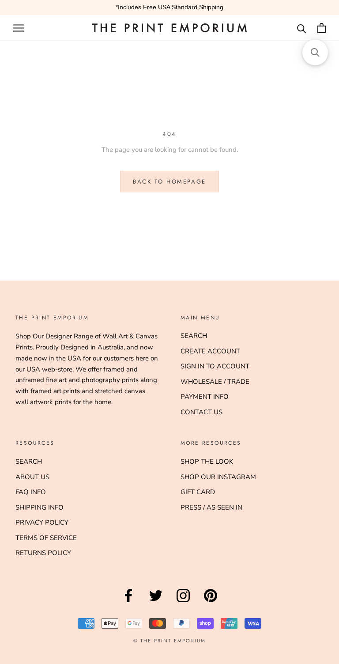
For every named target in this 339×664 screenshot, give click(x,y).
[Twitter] (155, 602)
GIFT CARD (198, 492)
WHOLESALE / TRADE (215, 381)
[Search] (301, 28)
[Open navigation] (18, 28)
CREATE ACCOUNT (210, 351)
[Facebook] (128, 602)
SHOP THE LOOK (207, 461)
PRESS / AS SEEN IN (211, 507)
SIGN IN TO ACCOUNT (215, 366)
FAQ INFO (30, 492)
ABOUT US (32, 477)
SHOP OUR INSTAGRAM (218, 477)
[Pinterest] (210, 602)
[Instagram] (183, 602)
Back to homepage (169, 181)
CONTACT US (201, 412)
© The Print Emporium (169, 640)
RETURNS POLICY (43, 552)
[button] (315, 52)
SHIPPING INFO (39, 507)
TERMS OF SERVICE (46, 537)
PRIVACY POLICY (41, 522)
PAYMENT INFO (205, 396)
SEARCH (194, 335)
